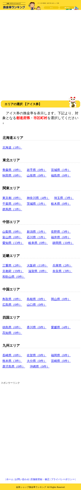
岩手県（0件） (36, 170)
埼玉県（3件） (64, 198)
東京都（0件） (12, 198)
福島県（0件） (61, 175)
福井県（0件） (61, 237)
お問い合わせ (67, 7)
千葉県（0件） (12, 203)
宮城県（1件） (61, 170)
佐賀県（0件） (36, 355)
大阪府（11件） (37, 265)
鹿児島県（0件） (13, 366)
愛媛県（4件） (61, 327)
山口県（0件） (36, 304)
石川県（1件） (36, 237)
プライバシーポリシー (63, 479)
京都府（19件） (13, 271)
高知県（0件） (12, 333)
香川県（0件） (36, 327)
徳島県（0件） (12, 327)
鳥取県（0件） (12, 299)
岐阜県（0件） (38, 243)
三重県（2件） (12, 265)
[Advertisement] (40, 53)
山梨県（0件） (12, 231)
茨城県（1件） (36, 203)
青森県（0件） (12, 170)
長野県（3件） (61, 231)
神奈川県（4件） (38, 198)
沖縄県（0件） (39, 366)
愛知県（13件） (13, 243)
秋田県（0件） (12, 175)
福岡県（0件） (61, 355)
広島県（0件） (12, 304)
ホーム (51, 7)
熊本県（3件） (12, 361)
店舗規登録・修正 (39, 479)
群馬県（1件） (12, 209)
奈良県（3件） (62, 271)
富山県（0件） (12, 237)
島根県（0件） (36, 299)
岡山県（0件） (61, 299)
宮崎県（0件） (61, 361)
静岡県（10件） (63, 243)
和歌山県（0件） (13, 276)
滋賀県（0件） (38, 271)
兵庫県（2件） (62, 265)
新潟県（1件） (36, 231)
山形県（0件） (36, 175)
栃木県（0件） (61, 203)
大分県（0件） (36, 361)
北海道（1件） (12, 147)
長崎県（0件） (12, 355)
